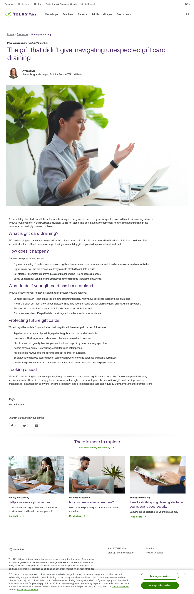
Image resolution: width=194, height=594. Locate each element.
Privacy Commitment (27, 589)
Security (150, 548)
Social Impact (88, 4)
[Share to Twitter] (24, 425)
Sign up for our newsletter (121, 552)
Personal (9, 4)
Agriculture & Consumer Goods (61, 4)
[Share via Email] (36, 425)
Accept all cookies (160, 585)
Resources (22, 34)
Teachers (68, 14)
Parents (82, 14)
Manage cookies (160, 576)
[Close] (184, 574)
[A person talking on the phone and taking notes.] (36, 475)
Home (10, 34)
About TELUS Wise (117, 548)
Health (37, 4)
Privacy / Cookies (154, 552)
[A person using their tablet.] (158, 475)
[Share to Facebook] (12, 425)
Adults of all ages (102, 14)
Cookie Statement (120, 586)
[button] (188, 14)
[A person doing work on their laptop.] (97, 475)
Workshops (51, 14)
